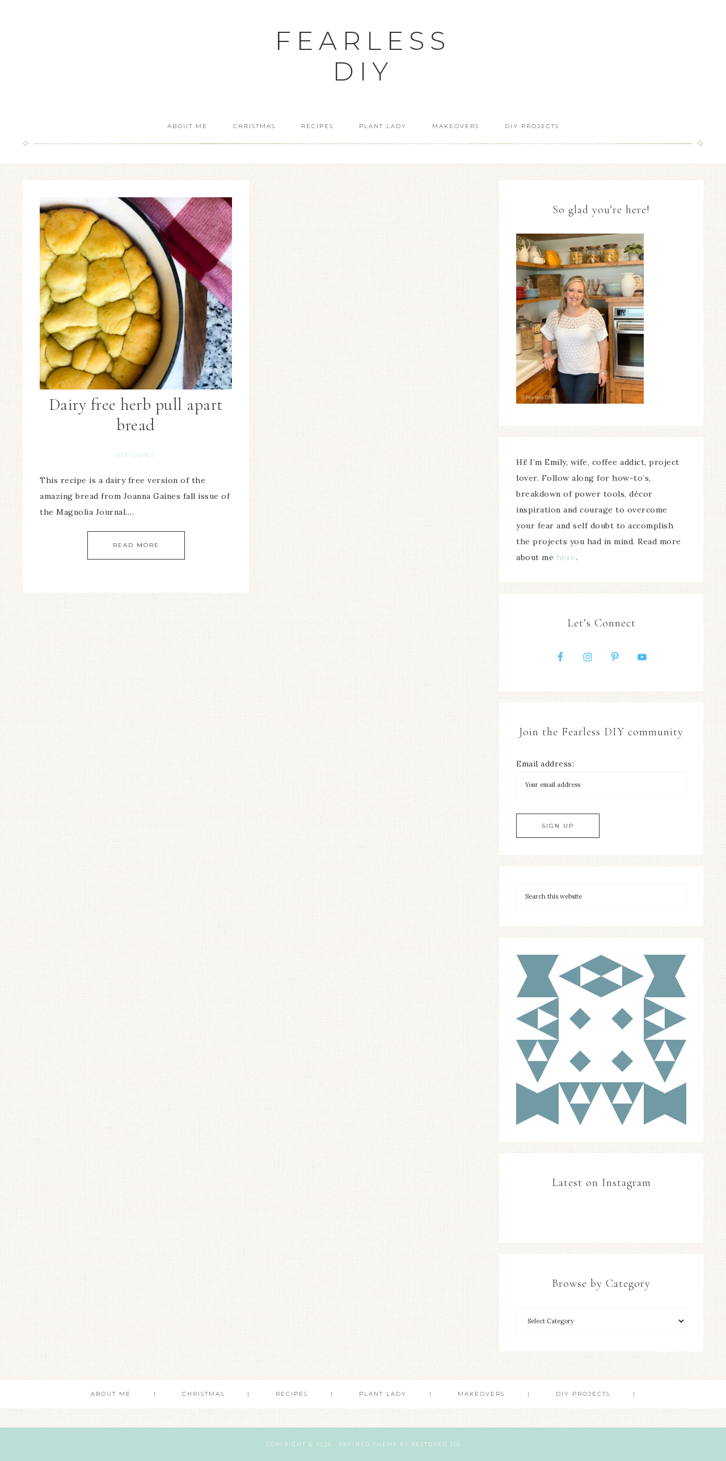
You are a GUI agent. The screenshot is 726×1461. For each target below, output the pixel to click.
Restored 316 (436, 1444)
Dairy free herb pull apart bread (136, 414)
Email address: (545, 764)
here (566, 557)
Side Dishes (135, 455)
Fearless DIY (363, 56)
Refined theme (368, 1444)
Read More (136, 545)
